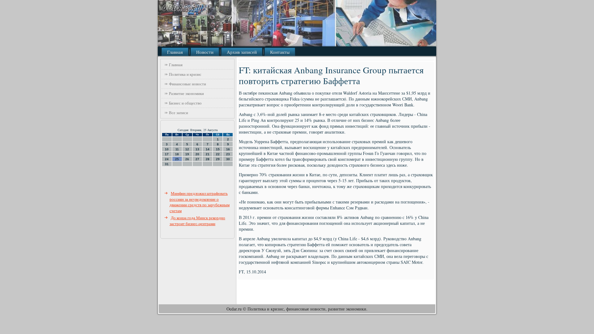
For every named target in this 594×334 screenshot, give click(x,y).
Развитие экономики (186, 93)
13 (197, 149)
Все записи (178, 112)
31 (167, 164)
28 (207, 159)
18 (177, 154)
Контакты (280, 52)
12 (187, 149)
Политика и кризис (185, 74)
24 (167, 159)
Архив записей (242, 52)
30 (228, 159)
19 (187, 154)
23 (228, 154)
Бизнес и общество (185, 103)
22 (218, 154)
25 (177, 159)
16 (228, 149)
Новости (204, 52)
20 (197, 154)
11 (177, 149)
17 (167, 154)
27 (197, 159)
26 (187, 159)
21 (207, 154)
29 (218, 159)
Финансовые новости (187, 84)
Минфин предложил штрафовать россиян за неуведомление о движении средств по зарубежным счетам (200, 202)
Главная (175, 52)
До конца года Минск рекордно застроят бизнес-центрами (197, 220)
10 (167, 149)
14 (207, 149)
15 (218, 149)
